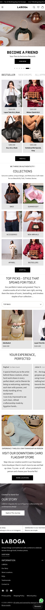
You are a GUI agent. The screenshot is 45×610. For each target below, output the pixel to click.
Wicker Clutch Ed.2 (33, 112)
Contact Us (5, 584)
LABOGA (4, 564)
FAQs (3, 576)
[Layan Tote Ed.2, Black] (12, 93)
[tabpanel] (22, 116)
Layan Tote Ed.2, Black (12, 112)
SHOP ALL (22, 270)
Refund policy (31, 596)
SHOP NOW (22, 63)
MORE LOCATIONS (22, 478)
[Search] (34, 7)
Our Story (5, 568)
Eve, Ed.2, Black (11, 148)
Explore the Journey (13, 513)
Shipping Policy (19, 596)
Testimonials (6, 580)
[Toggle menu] (2, 7)
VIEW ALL (22, 158)
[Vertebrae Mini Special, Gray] (33, 129)
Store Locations (7, 572)
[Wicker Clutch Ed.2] (33, 93)
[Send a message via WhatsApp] (41, 600)
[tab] (8, 74)
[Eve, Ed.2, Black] (12, 129)
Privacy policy (6, 596)
